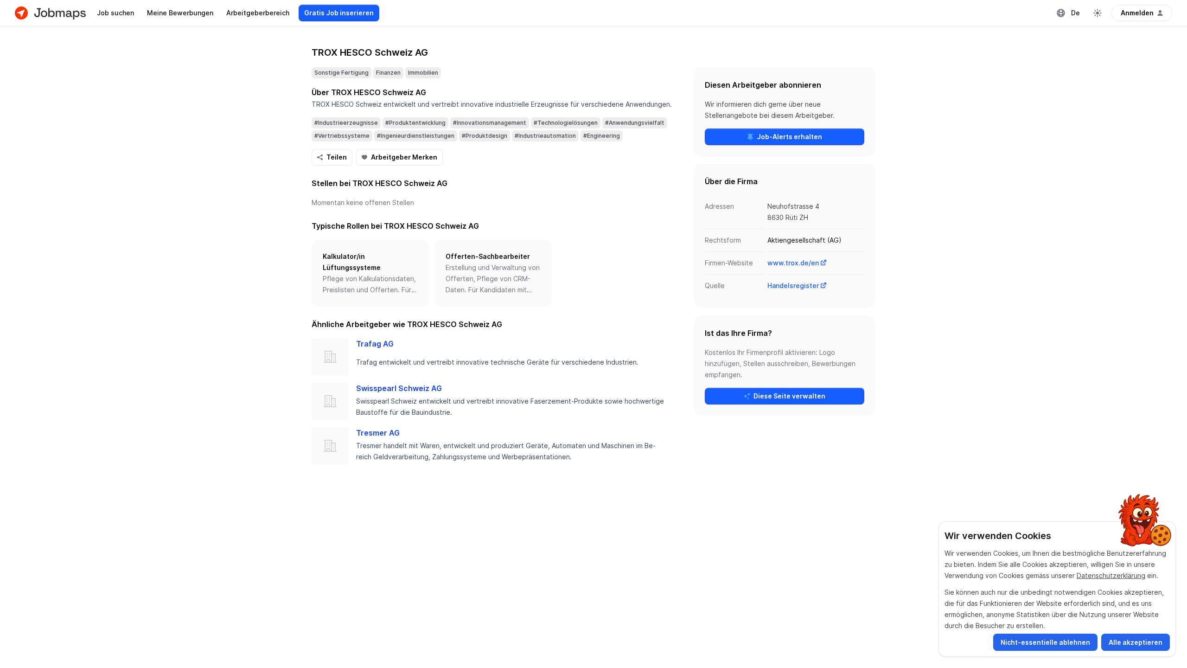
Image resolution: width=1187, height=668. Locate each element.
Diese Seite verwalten (789, 396)
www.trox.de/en (793, 263)
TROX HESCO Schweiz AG (370, 52)
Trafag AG (375, 343)
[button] (370, 273)
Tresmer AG (378, 432)
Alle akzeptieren (1135, 642)
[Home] (50, 12)
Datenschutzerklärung (1111, 575)
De (1075, 13)
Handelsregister (793, 285)
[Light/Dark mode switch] (1097, 13)
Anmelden (1137, 13)
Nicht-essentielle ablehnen (1045, 642)
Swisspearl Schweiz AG (399, 388)
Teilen (336, 157)
